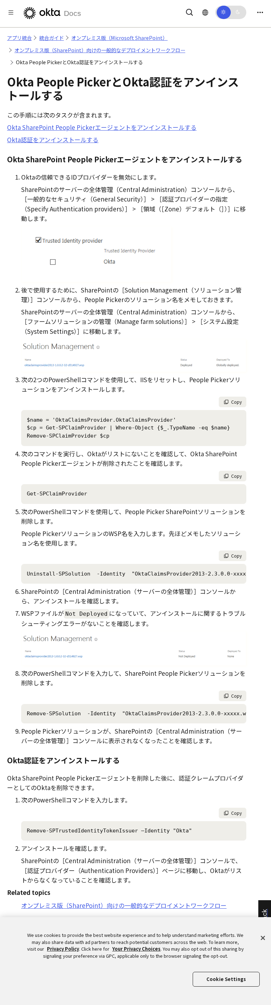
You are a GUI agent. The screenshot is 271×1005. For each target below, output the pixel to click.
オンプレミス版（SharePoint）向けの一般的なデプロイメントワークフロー (99, 50)
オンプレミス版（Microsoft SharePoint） (119, 37)
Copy (236, 402)
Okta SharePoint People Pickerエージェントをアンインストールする (102, 127)
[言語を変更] (205, 12)
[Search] (189, 11)
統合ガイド (51, 37)
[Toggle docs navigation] (11, 12)
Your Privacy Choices (136, 948)
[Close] (263, 938)
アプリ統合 (19, 37)
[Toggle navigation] (260, 12)
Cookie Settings (226, 979)
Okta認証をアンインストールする (52, 139)
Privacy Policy (63, 948)
